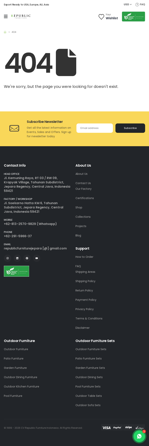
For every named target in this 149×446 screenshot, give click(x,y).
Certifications (84, 198)
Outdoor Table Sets (88, 396)
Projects (80, 226)
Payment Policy (85, 300)
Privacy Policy (84, 309)
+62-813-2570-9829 (20, 224)
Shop (78, 207)
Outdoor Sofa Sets (87, 405)
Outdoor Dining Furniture (20, 377)
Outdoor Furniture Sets (90, 349)
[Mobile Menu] (6, 16)
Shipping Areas (85, 272)
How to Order (84, 257)
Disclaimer (82, 328)
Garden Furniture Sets (90, 368)
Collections (83, 217)
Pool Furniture (13, 396)
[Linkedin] (17, 258)
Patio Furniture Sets (88, 358)
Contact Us (83, 183)
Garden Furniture (15, 368)
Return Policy (84, 290)
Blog (78, 235)
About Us (81, 174)
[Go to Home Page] (5, 32)
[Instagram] (7, 258)
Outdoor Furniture (16, 349)
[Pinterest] (27, 258)
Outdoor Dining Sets (89, 377)
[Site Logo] (20, 16)
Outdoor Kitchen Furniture (21, 386)
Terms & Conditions (88, 318)
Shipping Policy (85, 281)
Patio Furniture (13, 358)
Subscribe (130, 128)
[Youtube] (36, 258)
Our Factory (83, 189)
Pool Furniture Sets (87, 386)
